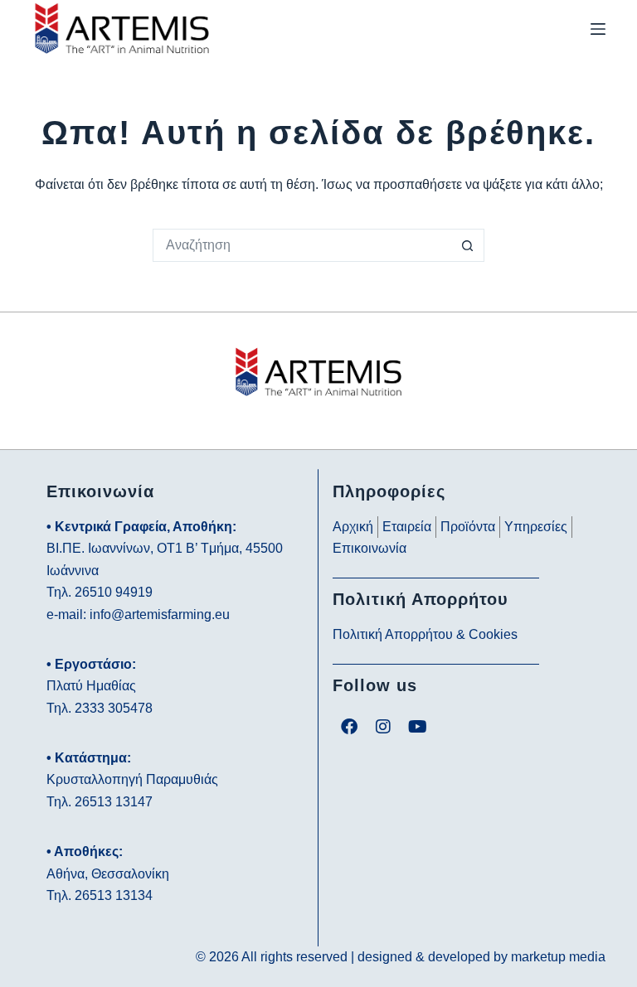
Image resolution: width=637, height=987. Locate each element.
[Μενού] (598, 29)
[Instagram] (383, 726)
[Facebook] (349, 726)
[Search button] (467, 245)
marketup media (558, 957)
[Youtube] (417, 726)
